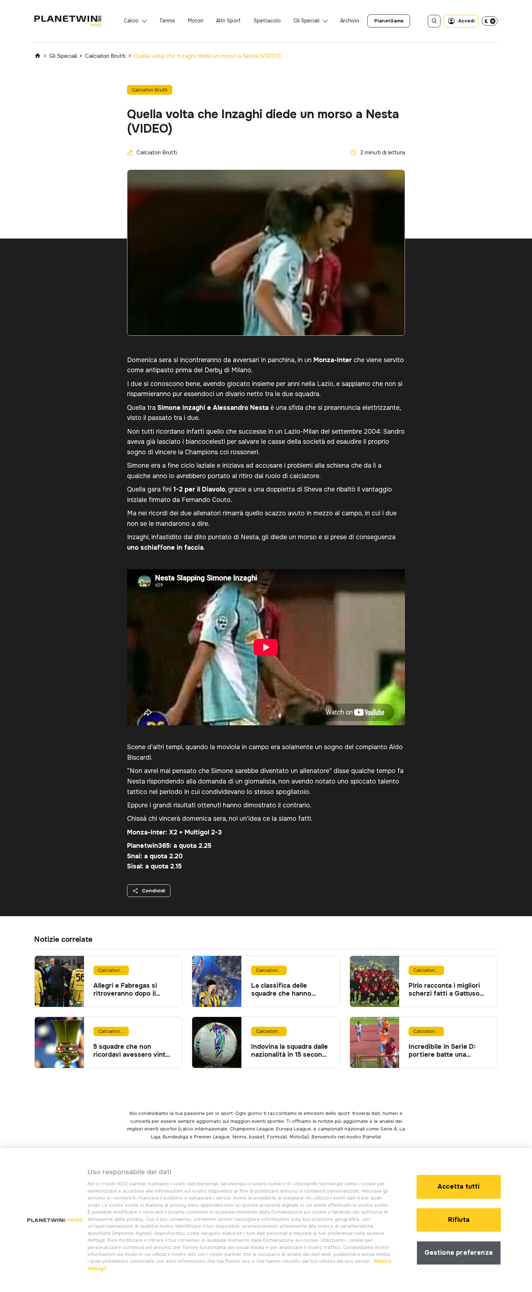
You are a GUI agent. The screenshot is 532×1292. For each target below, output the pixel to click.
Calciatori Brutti (105, 56)
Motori (195, 20)
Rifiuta (458, 1220)
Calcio (131, 20)
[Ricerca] (434, 21)
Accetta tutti (459, 1186)
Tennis (167, 20)
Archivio (349, 20)
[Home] (37, 55)
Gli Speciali (307, 20)
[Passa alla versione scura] (490, 21)
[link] (388, 20)
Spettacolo (267, 20)
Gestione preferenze (459, 1253)
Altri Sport (228, 20)
